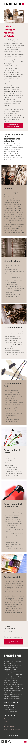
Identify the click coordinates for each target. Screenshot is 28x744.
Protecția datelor (9, 726)
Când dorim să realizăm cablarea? (13, 125)
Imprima (6, 724)
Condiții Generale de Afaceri (12, 729)
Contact (6, 721)
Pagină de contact (12, 735)
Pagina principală (9, 719)
